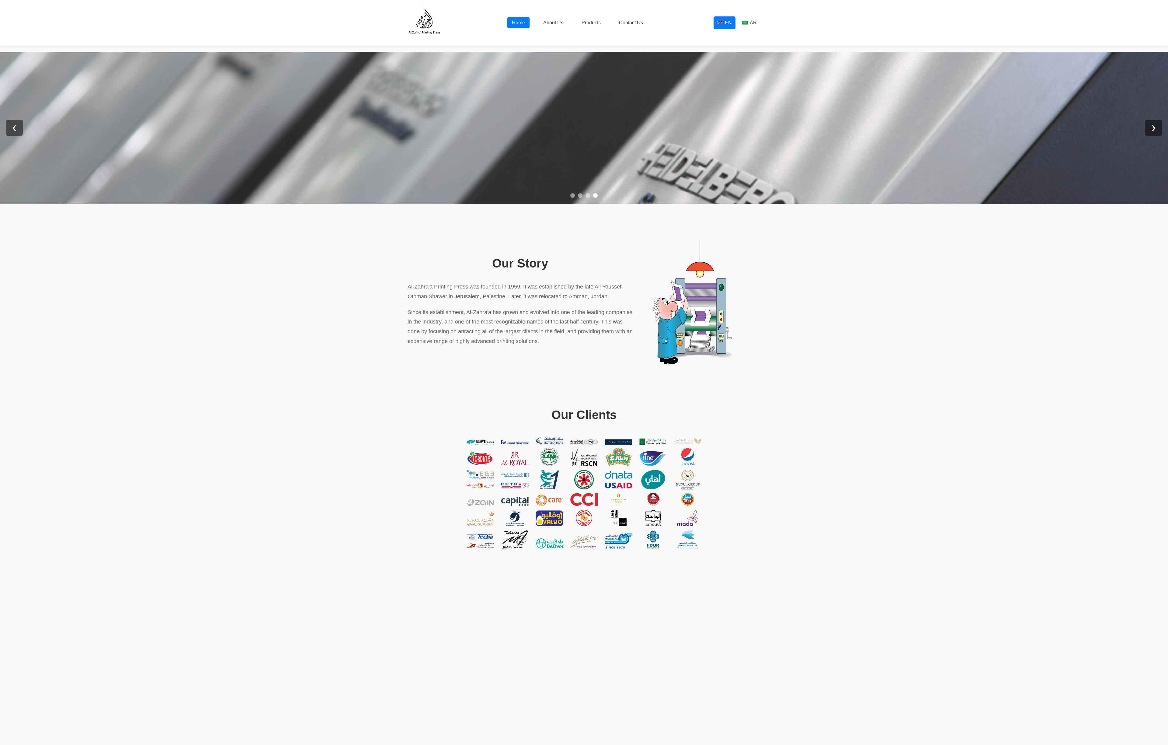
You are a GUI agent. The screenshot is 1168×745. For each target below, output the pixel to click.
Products (591, 22)
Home (518, 22)
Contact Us (631, 22)
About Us (553, 22)
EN (728, 22)
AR (753, 22)
